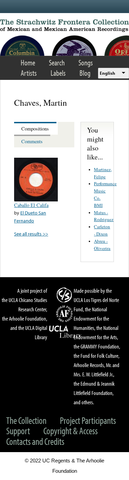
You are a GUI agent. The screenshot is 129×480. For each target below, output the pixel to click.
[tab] (36, 128)
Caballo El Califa (31, 205)
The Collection (26, 420)
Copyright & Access (70, 431)
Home (28, 62)
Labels (58, 73)
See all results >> (31, 233)
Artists (29, 73)
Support (18, 431)
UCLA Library (65, 332)
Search (57, 62)
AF (65, 314)
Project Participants (88, 420)
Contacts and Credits (35, 441)
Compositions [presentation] (35, 128)
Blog (84, 73)
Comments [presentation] (32, 141)
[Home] (64, 25)
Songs (85, 62)
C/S (65, 295)
